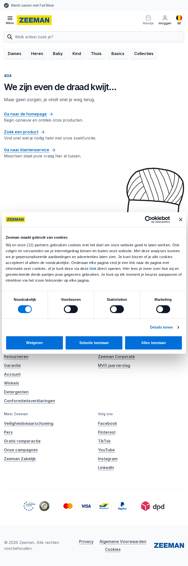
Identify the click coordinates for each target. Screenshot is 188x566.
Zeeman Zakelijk (20, 458)
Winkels (11, 383)
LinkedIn (106, 467)
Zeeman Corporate (116, 356)
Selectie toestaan (94, 343)
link (93, 268)
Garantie (12, 365)
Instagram (108, 458)
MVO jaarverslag (114, 365)
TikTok (104, 441)
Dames (14, 53)
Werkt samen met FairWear (32, 5)
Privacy (86, 541)
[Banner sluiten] (180, 219)
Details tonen (161, 327)
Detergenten (16, 391)
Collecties (143, 53)
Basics (117, 53)
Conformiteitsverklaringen (29, 400)
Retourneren (16, 356)
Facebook (107, 423)
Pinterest (107, 432)
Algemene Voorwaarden (122, 541)
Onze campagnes (21, 449)
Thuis (96, 53)
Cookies (113, 549)
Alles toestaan (153, 343)
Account (12, 374)
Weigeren (34, 343)
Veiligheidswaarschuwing (28, 423)
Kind (76, 53)
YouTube (106, 449)
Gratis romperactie (22, 441)
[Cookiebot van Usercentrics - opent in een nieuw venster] (148, 219)
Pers (8, 432)
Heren (37, 53)
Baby (58, 53)
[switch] (71, 309)
